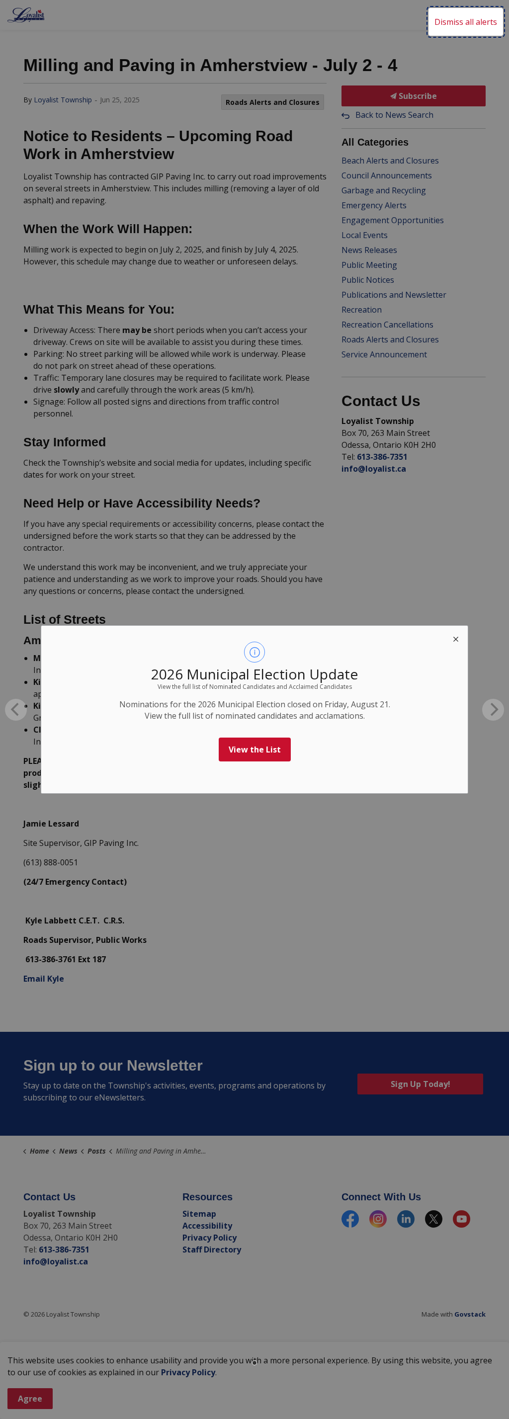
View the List (255, 749)
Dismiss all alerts (465, 21)
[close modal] (456, 638)
